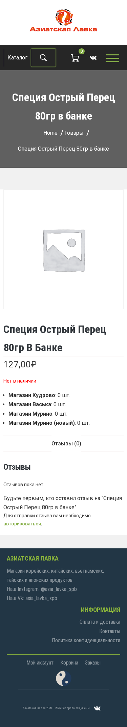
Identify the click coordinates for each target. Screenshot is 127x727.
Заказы (93, 662)
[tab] (66, 443)
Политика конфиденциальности (86, 640)
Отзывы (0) (66, 443)
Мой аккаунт (40, 662)
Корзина (69, 662)
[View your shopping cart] (75, 57)
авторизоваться (22, 523)
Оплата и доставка (100, 622)
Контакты (109, 631)
